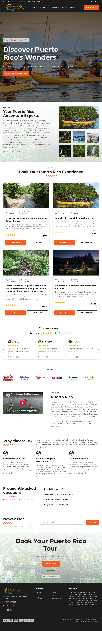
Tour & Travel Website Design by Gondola (87, 621)
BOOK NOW (91, 7)
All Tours (39, 598)
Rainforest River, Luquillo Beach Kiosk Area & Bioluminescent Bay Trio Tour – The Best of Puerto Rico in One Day (26, 288)
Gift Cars (55, 595)
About (64, 7)
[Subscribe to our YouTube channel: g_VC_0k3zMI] (8, 610)
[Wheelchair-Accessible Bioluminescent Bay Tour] (76, 263)
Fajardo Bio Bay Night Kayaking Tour (74, 218)
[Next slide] (99, 350)
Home (34, 7)
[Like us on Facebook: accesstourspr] (11, 610)
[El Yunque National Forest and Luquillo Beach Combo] (26, 195)
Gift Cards (55, 7)
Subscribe (92, 522)
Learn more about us (11, 151)
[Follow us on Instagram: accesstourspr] (4, 610)
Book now (51, 563)
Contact (73, 7)
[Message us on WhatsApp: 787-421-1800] (88, 1)
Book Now (15, 243)
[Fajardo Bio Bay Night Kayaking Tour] (76, 195)
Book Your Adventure (16, 73)
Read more (11, 354)
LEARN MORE (40, 243)
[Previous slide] (3, 350)
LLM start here (57, 598)
